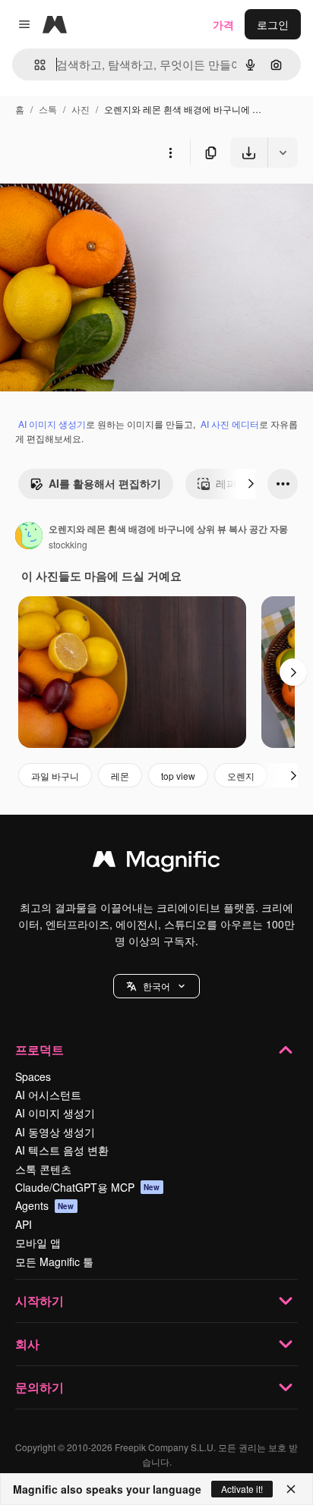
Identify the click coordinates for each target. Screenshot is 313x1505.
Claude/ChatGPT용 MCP (87, 1187)
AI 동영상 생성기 (55, 1131)
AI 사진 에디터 (230, 423)
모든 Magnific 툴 (54, 1261)
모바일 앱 (38, 1242)
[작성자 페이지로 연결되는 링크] (29, 537)
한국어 (156, 985)
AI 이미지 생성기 (52, 423)
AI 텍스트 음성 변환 (62, 1150)
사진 (80, 108)
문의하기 (39, 1387)
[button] (156, 986)
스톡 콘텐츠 (43, 1169)
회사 (27, 1344)
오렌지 (241, 775)
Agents (44, 1205)
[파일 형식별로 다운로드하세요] (282, 152)
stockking (68, 544)
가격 (223, 24)
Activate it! (242, 1488)
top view (178, 775)
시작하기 (39, 1300)
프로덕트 (39, 1049)
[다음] (250, 484)
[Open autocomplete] (34, 65)
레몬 (120, 775)
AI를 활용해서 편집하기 (105, 483)
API (23, 1224)
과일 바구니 (55, 775)
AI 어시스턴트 (48, 1094)
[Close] (291, 1489)
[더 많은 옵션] (170, 152)
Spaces (33, 1076)
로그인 (273, 24)
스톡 (48, 108)
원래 (87, 203)
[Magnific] (156, 862)
